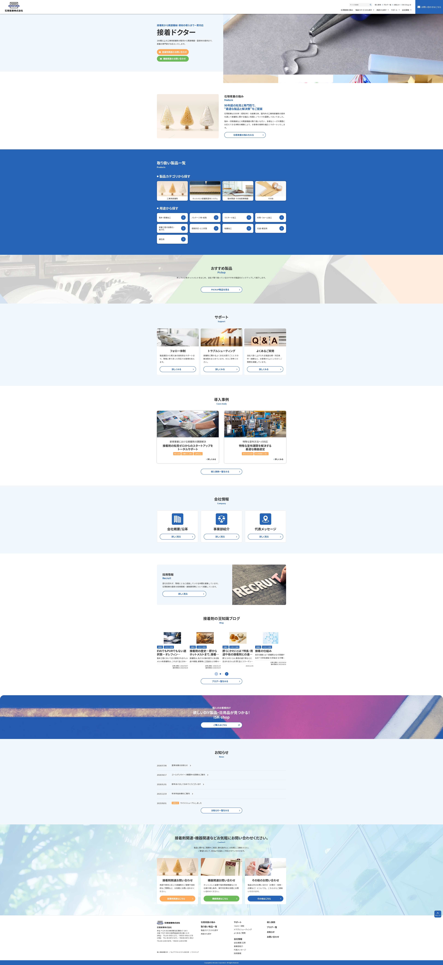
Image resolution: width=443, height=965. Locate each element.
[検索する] (370, 4)
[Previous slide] (216, 674)
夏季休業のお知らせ (180, 765)
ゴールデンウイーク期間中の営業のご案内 (188, 774)
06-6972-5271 (172, 938)
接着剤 (160, 647)
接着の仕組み (263, 651)
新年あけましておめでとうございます (186, 784)
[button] (220, 674)
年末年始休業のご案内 (181, 793)
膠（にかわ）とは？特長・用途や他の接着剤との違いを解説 (237, 654)
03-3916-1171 (171, 935)
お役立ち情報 (169, 647)
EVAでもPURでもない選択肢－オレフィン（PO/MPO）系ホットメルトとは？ (171, 656)
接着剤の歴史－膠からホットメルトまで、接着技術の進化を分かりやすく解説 (204, 656)
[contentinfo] (221, 940)
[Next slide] (226, 674)
